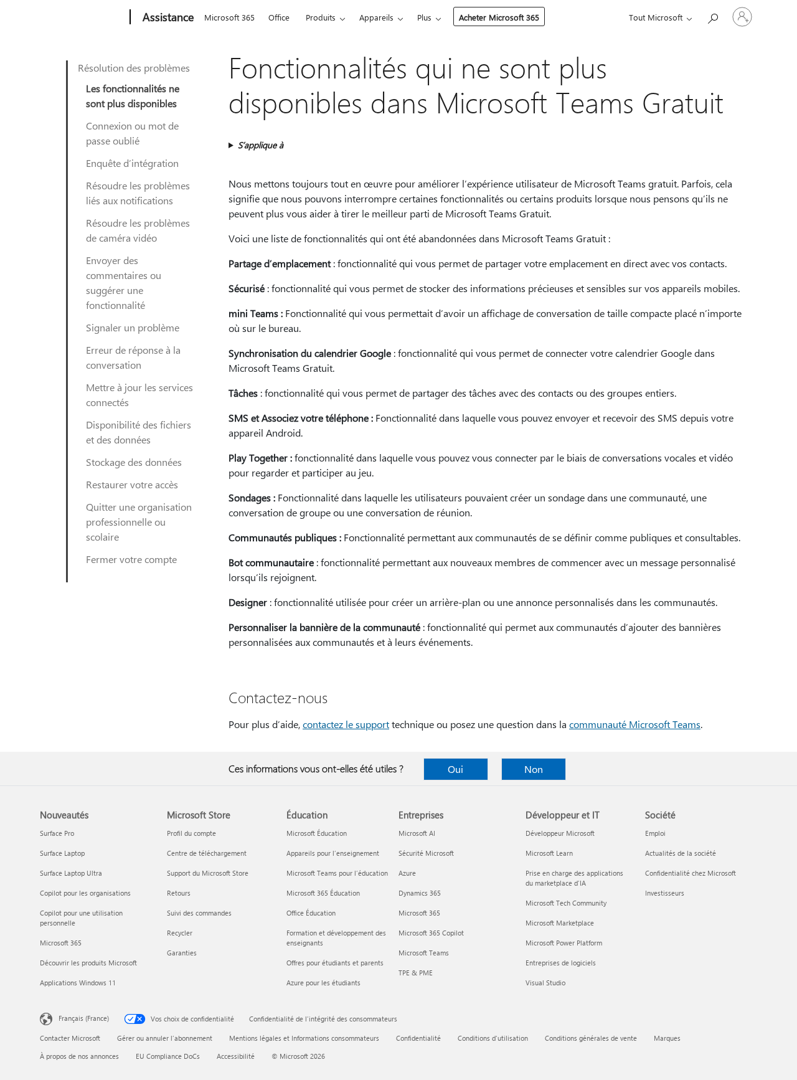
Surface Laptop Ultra (71, 873)
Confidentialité (418, 1038)
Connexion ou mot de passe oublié (132, 133)
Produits (321, 17)
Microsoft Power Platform (564, 942)
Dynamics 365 (419, 893)
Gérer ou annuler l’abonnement (164, 1038)
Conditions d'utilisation (493, 1038)
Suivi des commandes (199, 912)
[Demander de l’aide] (712, 16)
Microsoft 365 (229, 17)
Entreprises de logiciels (561, 962)
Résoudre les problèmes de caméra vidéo (138, 230)
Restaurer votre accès (132, 484)
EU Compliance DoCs (168, 1056)
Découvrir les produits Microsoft (88, 962)
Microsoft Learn (549, 853)
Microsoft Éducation (316, 833)
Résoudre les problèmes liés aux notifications (138, 193)
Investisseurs (664, 893)
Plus (424, 17)
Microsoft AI (416, 833)
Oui (455, 768)
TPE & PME (415, 972)
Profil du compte (191, 833)
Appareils (376, 17)
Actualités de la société (680, 853)
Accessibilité (236, 1056)
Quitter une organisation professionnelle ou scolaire (139, 521)
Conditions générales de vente (591, 1038)
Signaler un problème (132, 327)
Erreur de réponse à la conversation (133, 357)
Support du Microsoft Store (207, 873)
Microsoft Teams (423, 952)
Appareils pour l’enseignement (332, 853)
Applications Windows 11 (78, 982)
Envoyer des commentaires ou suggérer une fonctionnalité (123, 282)
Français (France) (84, 1018)
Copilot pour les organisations (85, 893)
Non (533, 768)
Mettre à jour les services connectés (139, 395)
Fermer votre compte (131, 559)
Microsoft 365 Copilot (431, 932)
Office (279, 17)
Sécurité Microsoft (426, 853)
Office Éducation (311, 912)
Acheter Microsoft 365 (499, 17)
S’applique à (260, 145)
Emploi (655, 833)
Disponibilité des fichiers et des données (138, 432)
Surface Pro (57, 833)
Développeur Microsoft (560, 833)
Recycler (179, 932)
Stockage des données (134, 461)
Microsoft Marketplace (560, 922)
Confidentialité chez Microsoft (690, 873)
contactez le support (346, 724)
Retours (179, 893)
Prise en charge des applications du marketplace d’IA (574, 878)
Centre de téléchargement (207, 853)
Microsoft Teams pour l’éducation (337, 873)
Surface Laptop (62, 853)
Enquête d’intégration (132, 162)
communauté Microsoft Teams (634, 724)
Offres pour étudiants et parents (335, 962)
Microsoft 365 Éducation (323, 893)
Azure (407, 873)
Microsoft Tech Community (566, 902)
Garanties (182, 952)
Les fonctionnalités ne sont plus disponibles (132, 96)
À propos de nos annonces (79, 1056)
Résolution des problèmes (134, 67)
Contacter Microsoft (70, 1038)
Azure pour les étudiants (323, 982)
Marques (667, 1038)
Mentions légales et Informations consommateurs (304, 1038)
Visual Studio (545, 982)
